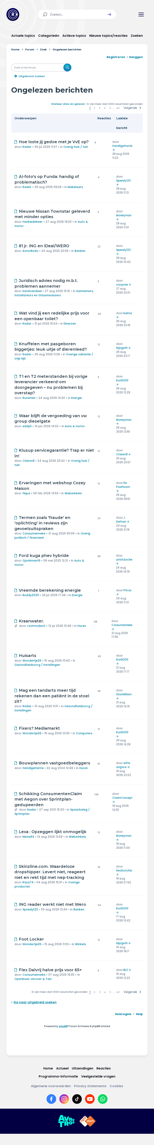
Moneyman (123, 215)
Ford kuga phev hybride (44, 555)
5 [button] (110, 107)
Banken (80, 251)
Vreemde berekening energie (50, 590)
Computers (84, 733)
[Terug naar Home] (12, 14)
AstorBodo (30, 251)
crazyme (122, 285)
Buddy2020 (30, 595)
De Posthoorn (123, 485)
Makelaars (75, 187)
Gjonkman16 (31, 561)
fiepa (26, 493)
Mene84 (28, 837)
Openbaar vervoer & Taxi (32, 979)
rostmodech (36, 626)
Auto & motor (75, 426)
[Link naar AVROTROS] (66, 1121)
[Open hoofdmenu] (141, 14)
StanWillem (124, 694)
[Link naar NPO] (87, 1121)
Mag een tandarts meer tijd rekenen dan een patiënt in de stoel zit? (51, 696)
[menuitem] (123, 1014)
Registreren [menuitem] (116, 57)
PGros (127, 590)
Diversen (70, 324)
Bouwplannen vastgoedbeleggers (54, 763)
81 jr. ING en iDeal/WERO (44, 245)
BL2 (125, 970)
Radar (26, 147)
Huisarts (27, 655)
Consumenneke (33, 533)
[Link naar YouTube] (90, 1099)
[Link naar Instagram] (64, 1099)
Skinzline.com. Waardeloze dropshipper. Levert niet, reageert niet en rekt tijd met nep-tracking (50, 872)
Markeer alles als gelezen (68, 104)
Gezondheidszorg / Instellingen (37, 665)
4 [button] (105, 107)
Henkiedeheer (32, 222)
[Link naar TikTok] (77, 1099)
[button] (109, 14)
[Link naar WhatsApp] (102, 1099)
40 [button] (118, 107)
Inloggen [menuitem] (136, 57)
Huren (81, 626)
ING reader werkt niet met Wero (52, 904)
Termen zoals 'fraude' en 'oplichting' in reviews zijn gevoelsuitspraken (42, 523)
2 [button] (94, 107)
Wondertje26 (31, 661)
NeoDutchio (124, 870)
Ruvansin (28, 398)
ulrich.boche (124, 560)
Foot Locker (31, 939)
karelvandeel (32, 291)
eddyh (27, 426)
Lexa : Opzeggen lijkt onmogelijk (52, 831)
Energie (76, 398)
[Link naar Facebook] (51, 1099)
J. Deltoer (121, 520)
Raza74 (27, 882)
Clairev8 (28, 461)
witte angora (123, 765)
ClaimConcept (122, 798)
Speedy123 (123, 181)
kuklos (127, 313)
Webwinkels (73, 493)
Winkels (80, 944)
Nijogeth (122, 348)
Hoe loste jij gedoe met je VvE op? (54, 141)
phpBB (63, 1026)
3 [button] (99, 107)
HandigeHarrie (122, 146)
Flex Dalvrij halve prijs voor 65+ (50, 969)
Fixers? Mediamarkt (39, 728)
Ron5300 (122, 380)
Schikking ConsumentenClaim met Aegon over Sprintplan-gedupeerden (48, 799)
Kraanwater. (31, 621)
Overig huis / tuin (75, 147)
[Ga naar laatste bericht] (114, 150)
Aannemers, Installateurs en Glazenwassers (54, 293)
